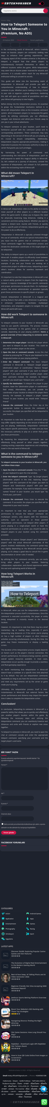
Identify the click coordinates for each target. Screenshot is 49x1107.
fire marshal (20, 1089)
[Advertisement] (24, 878)
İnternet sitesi (6, 814)
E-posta (4, 803)
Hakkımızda (7, 1081)
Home (3, 20)
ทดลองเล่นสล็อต (23, 1091)
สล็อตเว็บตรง (35, 1083)
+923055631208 (40, 1075)
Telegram (33, 45)
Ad (2, 793)
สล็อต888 (34, 1089)
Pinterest (24, 45)
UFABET (26, 1083)
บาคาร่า (13, 1091)
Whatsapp (43, 45)
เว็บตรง (19, 1083)
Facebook (5, 45)
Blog (8, 20)
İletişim (15, 1081)
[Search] (45, 10)
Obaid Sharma (22, 40)
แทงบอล (11, 1089)
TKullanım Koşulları (9, 1083)
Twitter (15, 45)
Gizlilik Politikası (24, 1081)
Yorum (4, 765)
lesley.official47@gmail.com (17, 1075)
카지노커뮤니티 (23, 1086)
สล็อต (27, 1089)
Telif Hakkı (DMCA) (38, 1081)
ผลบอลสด (19, 1094)
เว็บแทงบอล (34, 1086)
